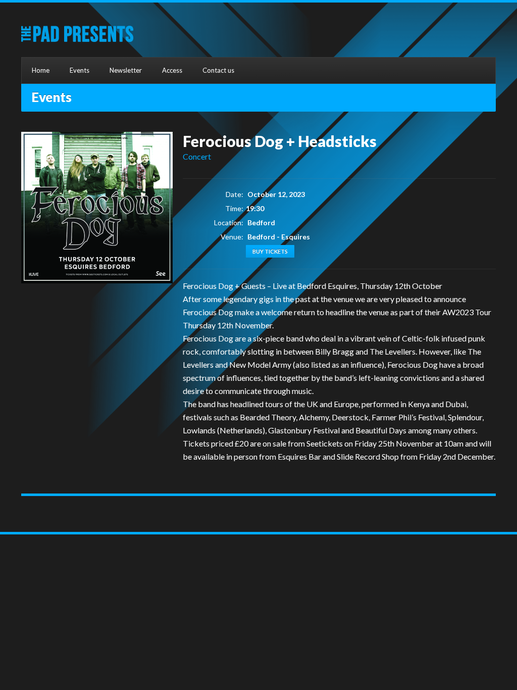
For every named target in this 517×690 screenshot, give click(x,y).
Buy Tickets (270, 251)
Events (79, 70)
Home (40, 70)
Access (172, 70)
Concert (197, 156)
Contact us (218, 70)
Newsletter (126, 70)
